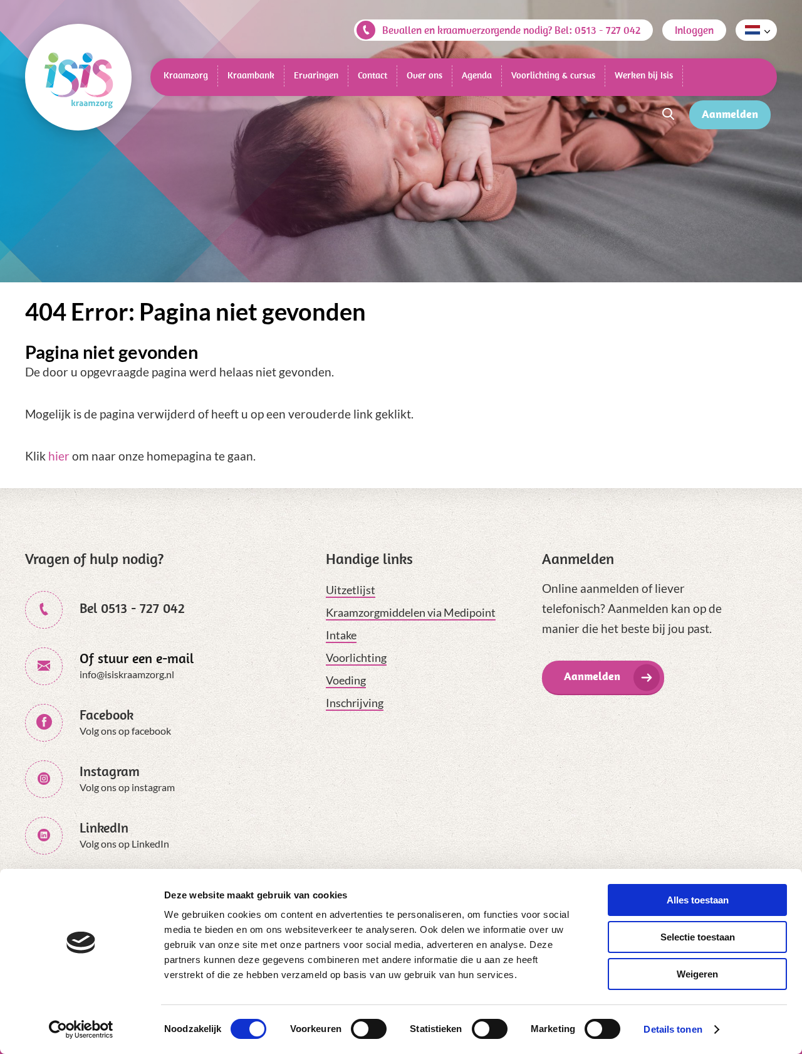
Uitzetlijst (350, 590)
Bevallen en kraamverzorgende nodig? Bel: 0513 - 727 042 (511, 30)
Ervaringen (316, 75)
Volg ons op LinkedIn (124, 843)
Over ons (424, 75)
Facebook (106, 714)
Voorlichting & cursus (553, 75)
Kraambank (250, 75)
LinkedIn (104, 827)
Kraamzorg (186, 75)
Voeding (346, 680)
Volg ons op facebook (125, 731)
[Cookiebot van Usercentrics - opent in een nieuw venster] (81, 1029)
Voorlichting (356, 657)
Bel (132, 607)
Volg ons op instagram (127, 787)
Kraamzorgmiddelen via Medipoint (411, 612)
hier (59, 456)
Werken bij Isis (644, 75)
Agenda (477, 75)
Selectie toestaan (697, 937)
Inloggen (694, 30)
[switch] (369, 1029)
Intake (341, 635)
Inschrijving (354, 703)
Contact (372, 75)
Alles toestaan (698, 900)
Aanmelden (730, 114)
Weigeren (697, 974)
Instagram (110, 771)
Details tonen (672, 1029)
